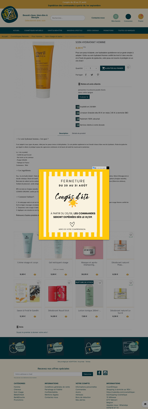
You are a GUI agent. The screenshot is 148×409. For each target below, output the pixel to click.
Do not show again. (101, 168)
